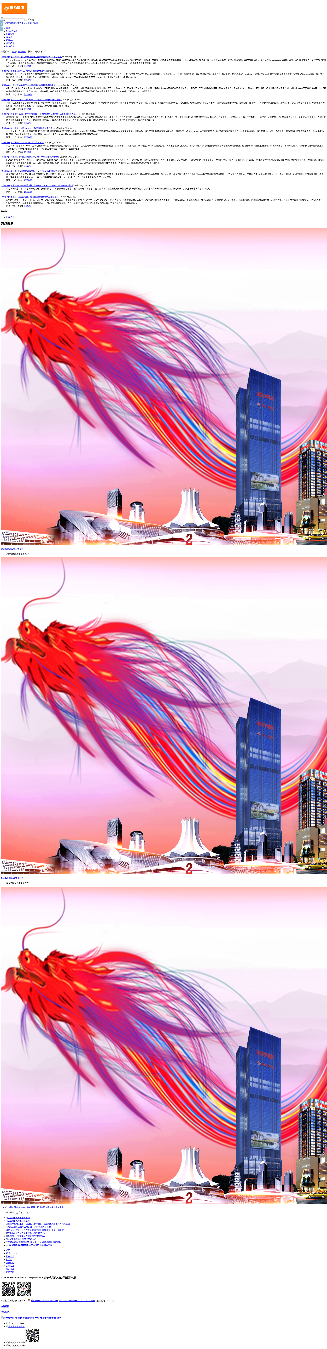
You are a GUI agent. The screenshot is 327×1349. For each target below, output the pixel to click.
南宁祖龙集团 (7, 23)
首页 (8, 28)
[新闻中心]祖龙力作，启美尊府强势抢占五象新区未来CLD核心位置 (31, 57)
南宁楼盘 (17, 23)
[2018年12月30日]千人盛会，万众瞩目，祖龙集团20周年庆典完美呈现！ (39, 1224)
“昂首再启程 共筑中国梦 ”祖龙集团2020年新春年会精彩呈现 (34, 1242)
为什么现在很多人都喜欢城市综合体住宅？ (26, 1233)
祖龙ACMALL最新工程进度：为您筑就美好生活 (29, 1227)
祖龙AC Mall (11, 31)
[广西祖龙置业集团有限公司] (14, 13)
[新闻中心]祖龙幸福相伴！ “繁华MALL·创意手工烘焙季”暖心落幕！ (31, 100)
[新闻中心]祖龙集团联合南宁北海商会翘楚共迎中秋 (24, 71)
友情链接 (5, 1306)
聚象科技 (5, 1312)
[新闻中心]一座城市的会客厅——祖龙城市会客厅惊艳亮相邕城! (29, 85)
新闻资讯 (28, 66)
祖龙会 (9, 37)
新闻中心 (10, 40)
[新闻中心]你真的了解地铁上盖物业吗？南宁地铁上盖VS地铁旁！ (30, 157)
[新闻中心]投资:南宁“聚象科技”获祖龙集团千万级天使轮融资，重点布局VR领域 (37, 185)
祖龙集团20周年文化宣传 (18, 1221)
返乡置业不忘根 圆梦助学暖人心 (21, 1239)
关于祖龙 (10, 43)
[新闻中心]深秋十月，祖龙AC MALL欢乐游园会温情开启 (26, 128)
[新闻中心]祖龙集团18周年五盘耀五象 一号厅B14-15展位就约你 (29, 171)
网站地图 (10, 1272)
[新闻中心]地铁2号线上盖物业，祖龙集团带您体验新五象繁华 (28, 197)
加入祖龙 (10, 46)
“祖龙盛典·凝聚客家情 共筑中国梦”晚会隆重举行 (30, 1245)
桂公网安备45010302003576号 (44, 1301)
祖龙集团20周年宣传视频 (18, 1218)
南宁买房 (25, 23)
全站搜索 (22, 51)
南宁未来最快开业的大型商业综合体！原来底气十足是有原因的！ (36, 1230)
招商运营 (10, 34)
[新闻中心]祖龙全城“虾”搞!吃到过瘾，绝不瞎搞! (22, 143)
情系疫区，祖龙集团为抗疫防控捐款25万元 (26, 1236)
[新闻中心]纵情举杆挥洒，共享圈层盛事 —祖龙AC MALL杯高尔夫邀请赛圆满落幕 (38, 114)
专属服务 (46, 1318)
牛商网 (92, 1301)
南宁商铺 (34, 23)
